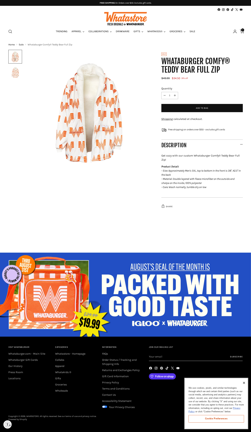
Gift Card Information (115, 376)
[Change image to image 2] (15, 72)
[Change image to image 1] (15, 57)
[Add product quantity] (175, 95)
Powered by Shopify (17, 419)
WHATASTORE (32, 416)
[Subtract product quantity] (165, 95)
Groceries (61, 384)
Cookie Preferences (216, 418)
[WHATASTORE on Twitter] (236, 9)
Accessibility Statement (116, 401)
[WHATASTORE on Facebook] (218, 9)
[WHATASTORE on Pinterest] (227, 9)
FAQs (105, 353)
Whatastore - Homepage (70, 353)
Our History (15, 366)
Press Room (15, 372)
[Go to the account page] (233, 31)
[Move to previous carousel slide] (232, 241)
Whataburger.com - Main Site (26, 353)
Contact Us (109, 394)
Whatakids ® (63, 372)
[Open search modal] (10, 31)
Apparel (59, 366)
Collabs (59, 359)
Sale (21, 44)
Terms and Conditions (116, 388)
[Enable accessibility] (7, 424)
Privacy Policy (110, 382)
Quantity (166, 88)
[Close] (244, 383)
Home (11, 44)
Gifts (58, 378)
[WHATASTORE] (125, 19)
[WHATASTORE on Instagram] (223, 9)
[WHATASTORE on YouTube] (241, 9)
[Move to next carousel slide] (240, 241)
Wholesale (61, 390)
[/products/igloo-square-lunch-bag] (125, 294)
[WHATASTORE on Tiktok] (232, 9)
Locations (14, 378)
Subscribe (236, 356)
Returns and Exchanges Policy (121, 370)
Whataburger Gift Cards (23, 359)
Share (169, 206)
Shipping (167, 119)
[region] (216, 403)
